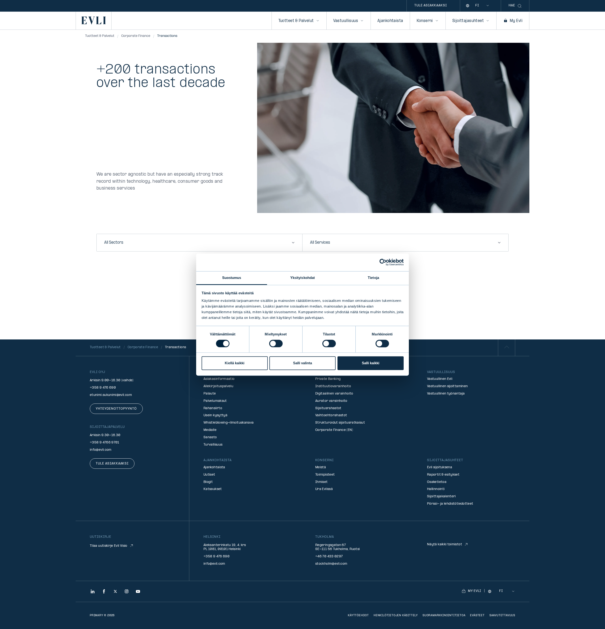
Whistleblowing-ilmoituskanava (228, 423)
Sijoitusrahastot (328, 408)
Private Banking (328, 379)
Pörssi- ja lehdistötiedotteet (450, 504)
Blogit (208, 482)
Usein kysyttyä (215, 415)
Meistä (320, 467)
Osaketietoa (436, 482)
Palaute (209, 393)
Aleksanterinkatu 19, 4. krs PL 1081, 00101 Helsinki (224, 547)
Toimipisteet (325, 475)
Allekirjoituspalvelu (218, 386)
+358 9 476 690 (103, 388)
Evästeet (477, 615)
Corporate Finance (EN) (334, 430)
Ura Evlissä (324, 489)
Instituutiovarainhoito (333, 386)
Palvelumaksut (215, 401)
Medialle (209, 430)
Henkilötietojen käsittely (396, 615)
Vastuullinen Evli (439, 379)
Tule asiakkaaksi (430, 5)
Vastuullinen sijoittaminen (447, 386)
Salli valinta (302, 363)
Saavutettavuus (502, 615)
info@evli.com (101, 450)
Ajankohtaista (390, 21)
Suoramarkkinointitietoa (444, 615)
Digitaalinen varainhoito (334, 393)
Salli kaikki (370, 363)
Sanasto (210, 437)
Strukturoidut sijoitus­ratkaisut (340, 423)
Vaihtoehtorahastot (331, 415)
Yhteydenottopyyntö (116, 409)
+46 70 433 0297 (329, 556)
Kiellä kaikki (234, 363)
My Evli (516, 21)
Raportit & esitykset (443, 475)
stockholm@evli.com (331, 564)
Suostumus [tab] (231, 278)
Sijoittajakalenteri (441, 496)
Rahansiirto (212, 408)
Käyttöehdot (358, 615)
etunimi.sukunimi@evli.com (111, 395)
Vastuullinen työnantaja (446, 393)
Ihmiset (321, 482)
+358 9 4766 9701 (104, 442)
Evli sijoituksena (439, 467)
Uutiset (209, 475)
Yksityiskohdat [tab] (302, 278)
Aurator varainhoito (331, 401)
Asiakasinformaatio (218, 379)
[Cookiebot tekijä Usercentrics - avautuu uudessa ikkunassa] (383, 262)
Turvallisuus (212, 445)
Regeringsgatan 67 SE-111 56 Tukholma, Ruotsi (337, 547)
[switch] (276, 343)
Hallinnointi (436, 489)
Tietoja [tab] (373, 278)
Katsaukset (212, 489)
